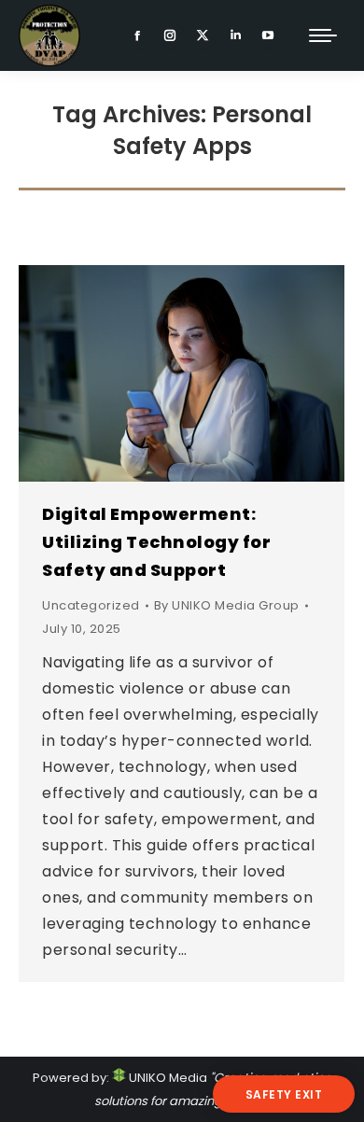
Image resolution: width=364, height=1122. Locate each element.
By (227, 605)
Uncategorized (91, 605)
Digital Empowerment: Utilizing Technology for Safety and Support (156, 542)
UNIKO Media (166, 1078)
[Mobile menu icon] (323, 35)
